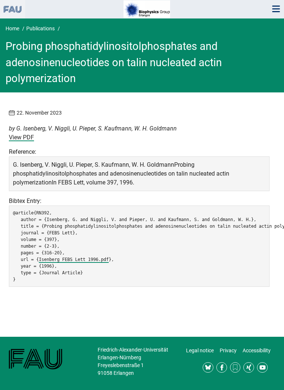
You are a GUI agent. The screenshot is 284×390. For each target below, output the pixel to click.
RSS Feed (235, 367)
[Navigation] (276, 9)
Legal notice (200, 350)
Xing (248, 367)
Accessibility (257, 350)
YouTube (262, 367)
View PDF (21, 137)
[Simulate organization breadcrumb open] (12, 9)
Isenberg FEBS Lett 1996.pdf (74, 259)
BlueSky (208, 367)
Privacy (228, 350)
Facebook (221, 367)
